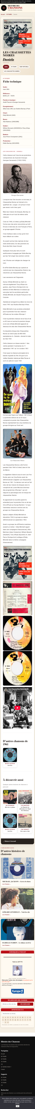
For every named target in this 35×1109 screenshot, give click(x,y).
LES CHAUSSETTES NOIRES (12, 71)
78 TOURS (3, 1061)
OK (17, 1106)
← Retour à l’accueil (9, 841)
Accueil (3, 14)
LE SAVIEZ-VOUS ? (6, 1067)
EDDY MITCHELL (24, 66)
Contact (3, 1069)
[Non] (33, 1103)
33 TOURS (3, 1059)
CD (2, 1064)
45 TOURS (9, 14)
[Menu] (33, 6)
